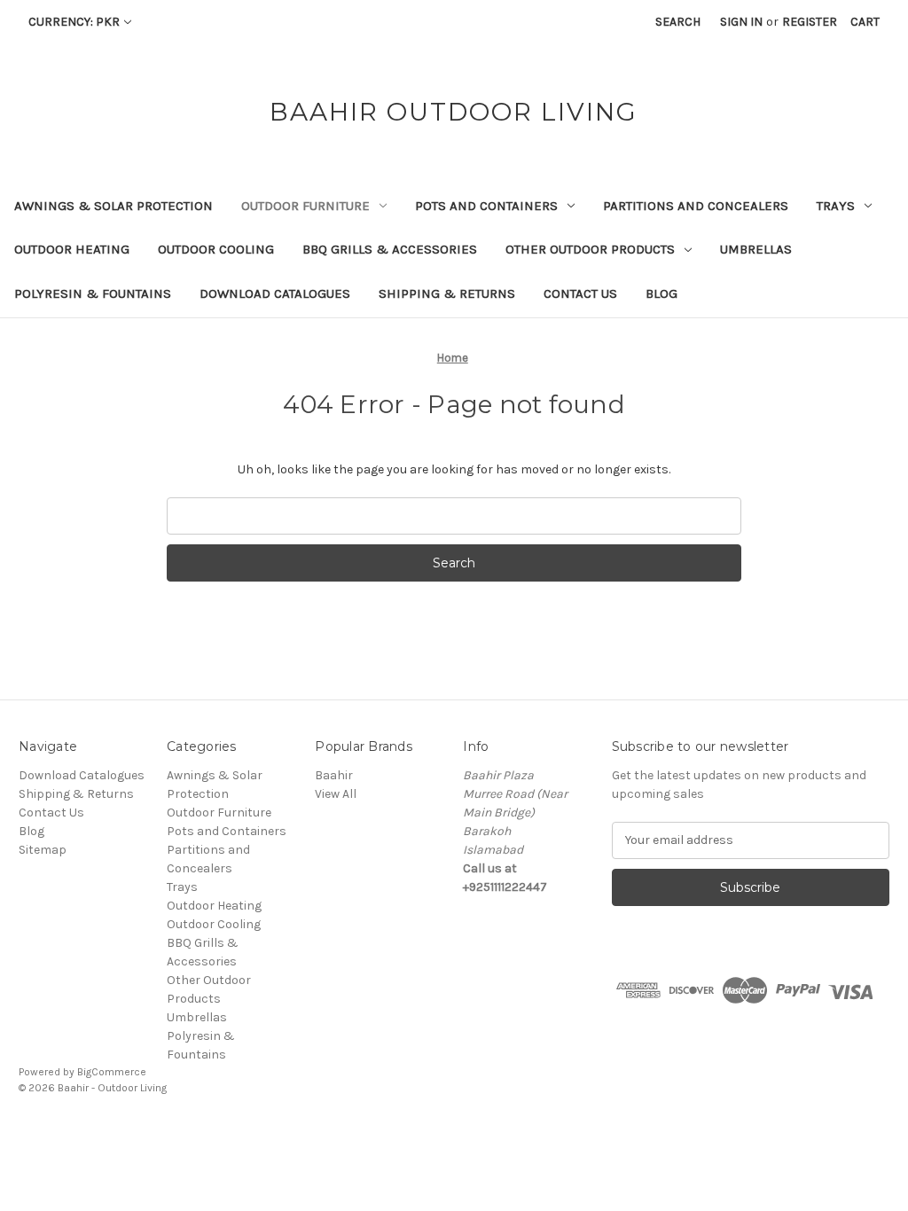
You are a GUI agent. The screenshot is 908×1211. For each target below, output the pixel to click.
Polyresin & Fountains (92, 293)
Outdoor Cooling (216, 249)
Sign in (741, 21)
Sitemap (43, 849)
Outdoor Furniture (305, 206)
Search (678, 21)
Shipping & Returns (447, 293)
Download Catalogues (275, 293)
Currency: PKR (74, 21)
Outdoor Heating (71, 249)
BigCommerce (111, 1072)
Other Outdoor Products (590, 249)
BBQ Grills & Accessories (389, 249)
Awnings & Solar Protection (113, 206)
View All (335, 793)
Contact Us (580, 293)
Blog (661, 293)
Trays (836, 206)
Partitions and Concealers (695, 206)
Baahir (334, 775)
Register (809, 21)
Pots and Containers (486, 206)
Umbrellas (756, 249)
